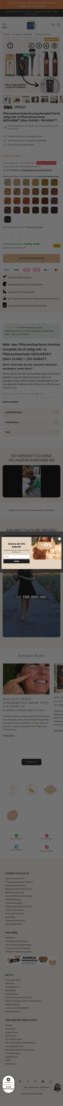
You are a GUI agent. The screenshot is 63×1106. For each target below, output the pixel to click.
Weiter (16, 561)
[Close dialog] (59, 539)
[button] (8, 1084)
